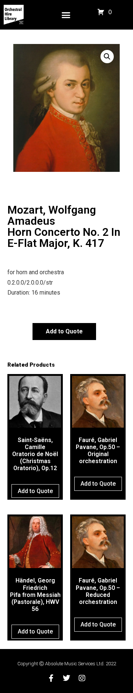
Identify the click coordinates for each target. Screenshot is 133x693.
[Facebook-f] (51, 678)
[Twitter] (66, 678)
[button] (66, 15)
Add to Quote (64, 331)
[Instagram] (82, 678)
